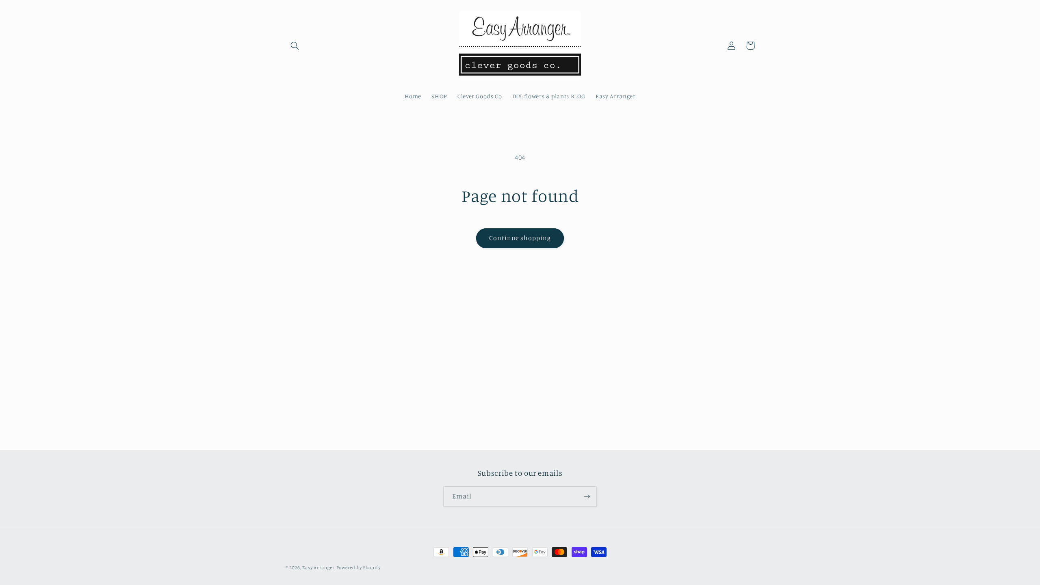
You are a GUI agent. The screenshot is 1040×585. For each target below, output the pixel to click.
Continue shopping (520, 238)
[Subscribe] (587, 496)
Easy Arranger (318, 567)
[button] (295, 45)
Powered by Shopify (358, 567)
